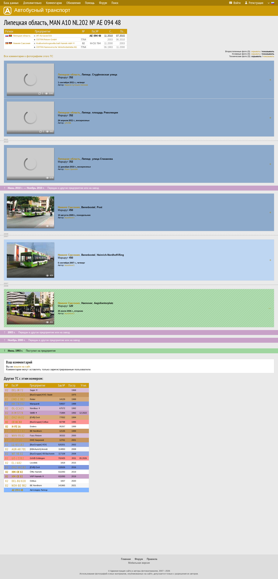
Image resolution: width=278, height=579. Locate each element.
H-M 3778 (17, 413)
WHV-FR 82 (18, 435)
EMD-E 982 (18, 399)
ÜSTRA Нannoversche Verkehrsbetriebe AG (56, 47)
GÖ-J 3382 (18, 458)
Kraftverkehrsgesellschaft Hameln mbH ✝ (55, 43)
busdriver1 (70, 217)
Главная (126, 559)
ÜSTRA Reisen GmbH (46, 39)
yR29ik (68, 123)
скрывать (255, 51)
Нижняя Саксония (21, 43)
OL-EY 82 (17, 440)
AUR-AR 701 (19, 449)
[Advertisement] (139, 525)
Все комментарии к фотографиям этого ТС (28, 56)
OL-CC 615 (18, 408)
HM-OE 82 (17, 472)
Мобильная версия (139, 562)
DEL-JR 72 (17, 390)
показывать (268, 56)
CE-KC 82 (17, 422)
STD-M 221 (18, 395)
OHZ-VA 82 (18, 417)
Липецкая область (21, 36)
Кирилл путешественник (76, 85)
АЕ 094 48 (17, 490)
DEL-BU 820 (19, 481)
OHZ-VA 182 (19, 467)
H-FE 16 (16, 426)
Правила (152, 559)
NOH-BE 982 (19, 485)
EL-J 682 (17, 463)
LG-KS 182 (18, 444)
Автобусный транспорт (42, 10)
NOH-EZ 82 (18, 431)
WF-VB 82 (17, 454)
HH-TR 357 (18, 404)
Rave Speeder (71, 169)
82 (6, 390)
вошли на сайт (22, 366)
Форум (139, 559)
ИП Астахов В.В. (44, 36)
